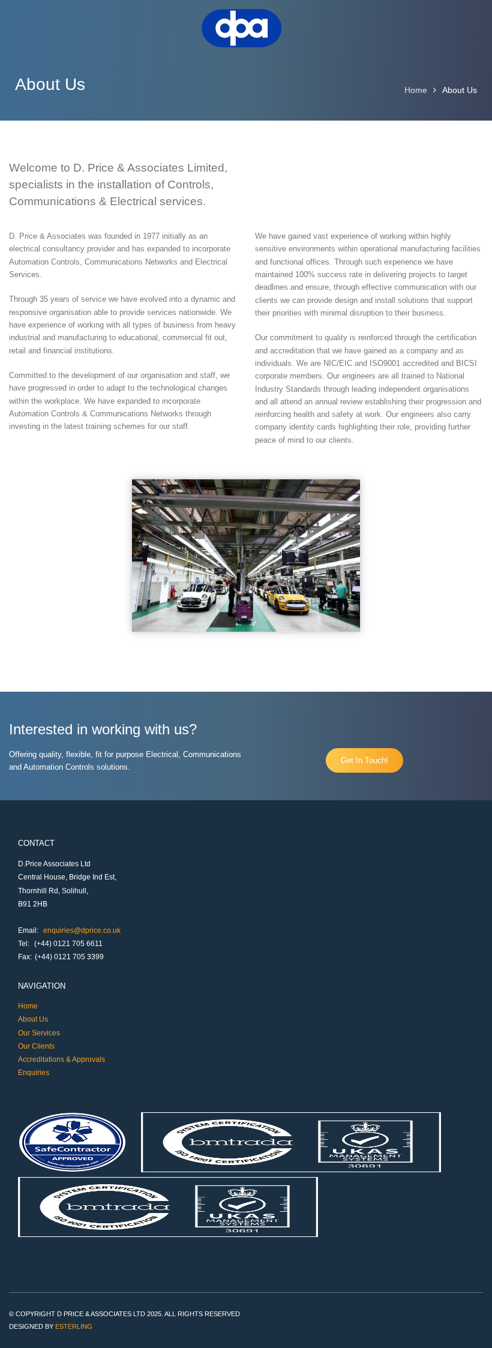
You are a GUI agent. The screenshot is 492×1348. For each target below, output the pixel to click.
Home (415, 90)
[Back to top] (466, 1322)
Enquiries (33, 1072)
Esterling (73, 1326)
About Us (33, 1019)
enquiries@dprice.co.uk (82, 930)
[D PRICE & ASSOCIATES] (242, 44)
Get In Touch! (364, 760)
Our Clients (36, 1046)
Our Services (39, 1033)
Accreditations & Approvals (61, 1059)
